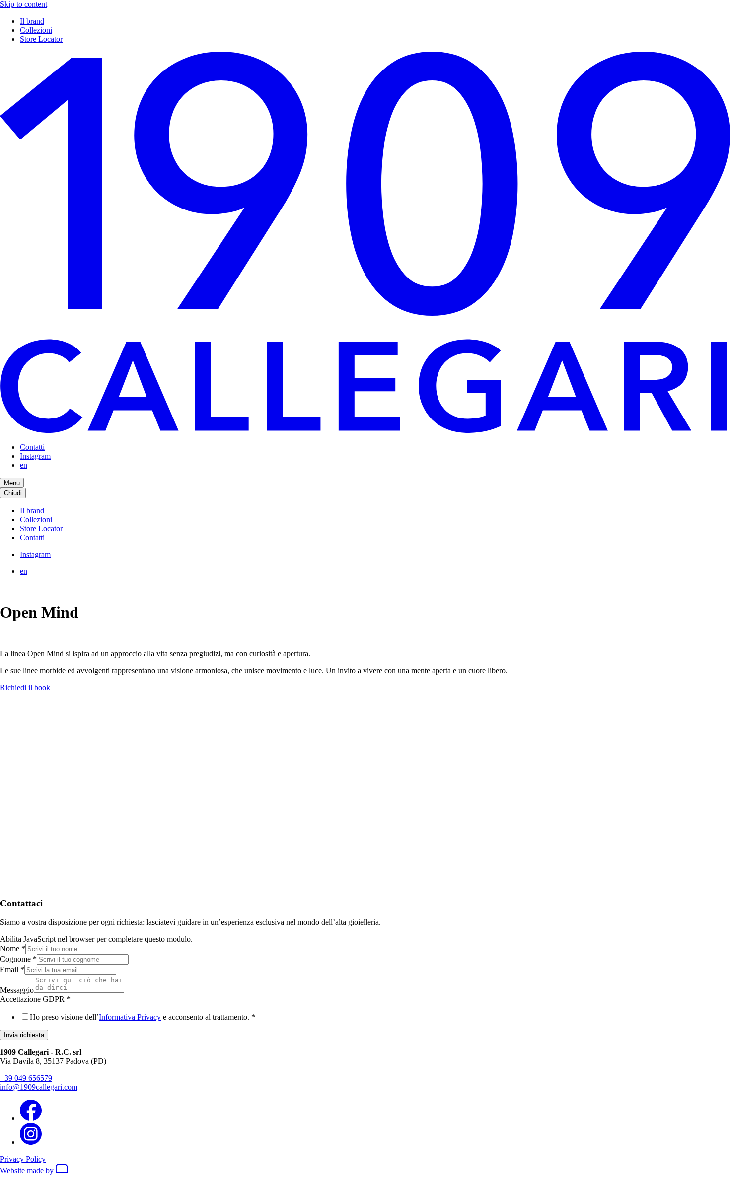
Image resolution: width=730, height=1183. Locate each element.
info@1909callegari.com (38, 1087)
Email (12, 969)
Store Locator (41, 39)
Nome (12, 948)
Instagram (35, 456)
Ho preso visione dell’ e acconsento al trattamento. (142, 1017)
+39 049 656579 (26, 1078)
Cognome (18, 959)
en (23, 465)
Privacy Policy (23, 1159)
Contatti (32, 447)
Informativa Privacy (130, 1017)
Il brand (32, 21)
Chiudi (13, 493)
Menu (12, 483)
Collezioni (36, 30)
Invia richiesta (24, 1035)
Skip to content (23, 4)
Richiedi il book (25, 687)
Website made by (28, 1170)
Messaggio (17, 990)
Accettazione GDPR (35, 999)
